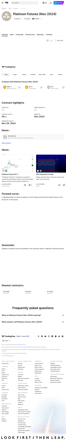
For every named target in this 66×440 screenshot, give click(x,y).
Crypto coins (5, 374)
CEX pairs (4, 376)
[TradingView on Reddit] (62, 336)
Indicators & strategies (41, 387)
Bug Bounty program (24, 430)
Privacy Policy (22, 423)
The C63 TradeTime (23, 413)
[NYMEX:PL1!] (3, 171)
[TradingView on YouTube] (45, 336)
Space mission (22, 396)
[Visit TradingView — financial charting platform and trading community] (9, 67)
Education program (55, 382)
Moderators (38, 373)
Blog (19, 398)
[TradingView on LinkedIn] (52, 336)
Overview (20, 374)
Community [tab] (19, 34)
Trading (37, 378)
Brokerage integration (56, 378)
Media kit (20, 404)
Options (4, 409)
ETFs (3, 370)
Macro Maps (5, 411)
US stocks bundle (23, 389)
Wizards (37, 389)
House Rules (38, 371)
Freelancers (38, 391)
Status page (21, 432)
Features (20, 363)
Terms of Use (21, 419)
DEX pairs (4, 378)
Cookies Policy (22, 424)
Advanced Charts (55, 369)
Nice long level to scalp (44, 174)
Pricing (20, 365)
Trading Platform (55, 371)
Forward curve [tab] (30, 34)
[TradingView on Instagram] (49, 336)
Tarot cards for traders (24, 411)
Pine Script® (5, 413)
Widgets (52, 363)
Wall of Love (38, 365)
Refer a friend (38, 367)
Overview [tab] (5, 34)
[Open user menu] (50, 3)
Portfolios (4, 406)
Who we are (21, 395)
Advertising (53, 376)
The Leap (20, 380)
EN (46, 3)
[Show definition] (7, 107)
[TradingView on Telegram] (55, 336)
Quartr (24, 353)
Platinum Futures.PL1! (10, 174)
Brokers (20, 376)
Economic (4, 395)
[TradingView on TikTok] (59, 336)
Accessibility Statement (24, 426)
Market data (21, 367)
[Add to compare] (19, 87)
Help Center (21, 400)
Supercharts (5, 363)
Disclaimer (21, 421)
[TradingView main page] (6, 3)
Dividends (4, 398)
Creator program (39, 369)
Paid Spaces (38, 393)
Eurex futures (21, 387)
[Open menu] (2, 3)
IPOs (3, 400)
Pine (3, 380)
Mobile (3, 419)
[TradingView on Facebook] (42, 336)
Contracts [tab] (49, 34)
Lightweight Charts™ (56, 367)
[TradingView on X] (38, 336)
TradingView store (23, 409)
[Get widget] (51, 40)
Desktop (4, 421)
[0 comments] (25, 185)
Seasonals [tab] (40, 34)
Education (37, 380)
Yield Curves (5, 408)
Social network (39, 363)
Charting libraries (55, 365)
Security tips (21, 428)
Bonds (3, 372)
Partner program (55, 380)
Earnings (4, 396)
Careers (20, 402)
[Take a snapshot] (47, 40)
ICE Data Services (21, 344)
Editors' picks (38, 382)
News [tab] (12, 34)
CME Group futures (23, 385)
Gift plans (20, 369)
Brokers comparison (23, 378)
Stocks (4, 369)
